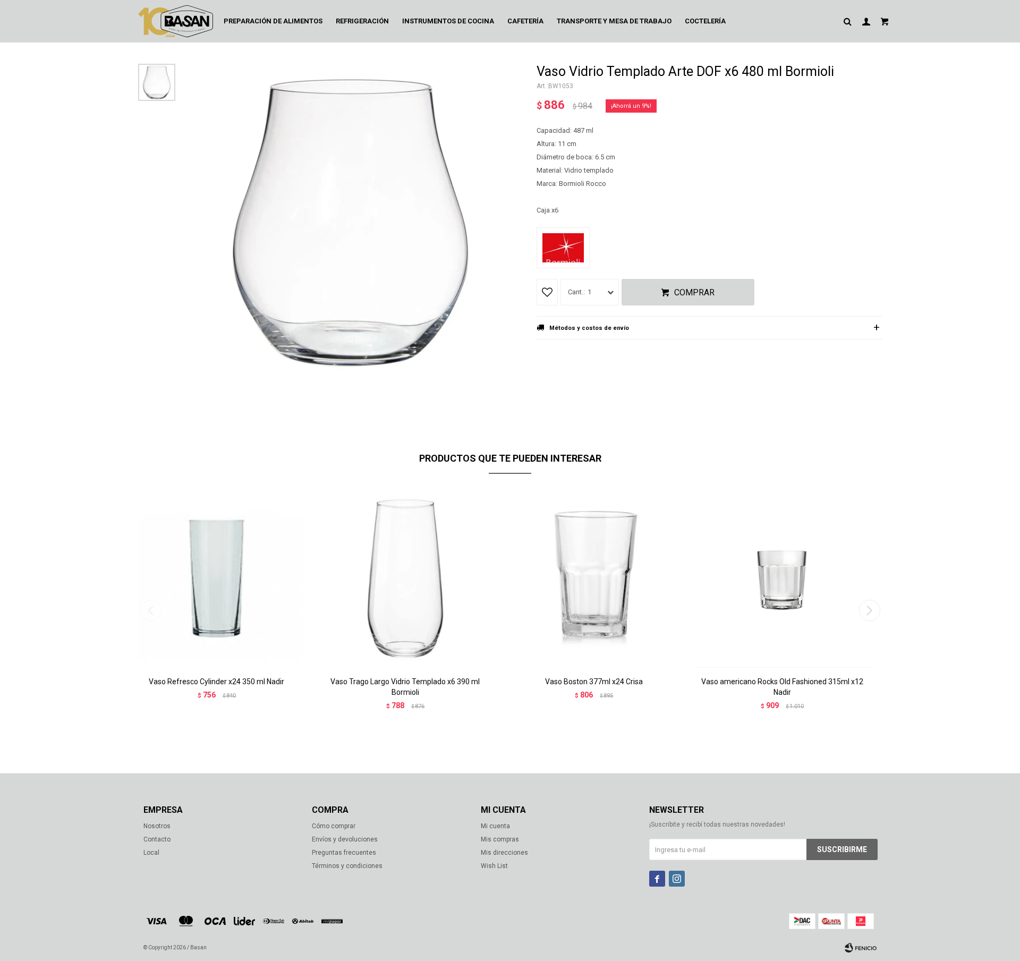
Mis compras (500, 839)
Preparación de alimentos (273, 21)
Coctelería (705, 21)
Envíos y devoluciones (345, 839)
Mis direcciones (504, 852)
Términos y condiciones (347, 866)
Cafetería (525, 21)
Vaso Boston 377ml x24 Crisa (594, 681)
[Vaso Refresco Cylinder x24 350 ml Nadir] (216, 579)
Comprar (694, 292)
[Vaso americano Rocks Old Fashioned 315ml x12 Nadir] (782, 579)
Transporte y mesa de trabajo (614, 21)
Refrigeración (362, 21)
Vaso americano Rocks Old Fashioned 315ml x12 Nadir (782, 686)
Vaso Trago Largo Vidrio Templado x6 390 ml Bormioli (405, 686)
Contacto (157, 839)
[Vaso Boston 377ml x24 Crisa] (594, 579)
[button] (869, 610)
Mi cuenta (495, 826)
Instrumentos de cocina (448, 21)
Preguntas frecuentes (344, 852)
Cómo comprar (333, 826)
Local (151, 852)
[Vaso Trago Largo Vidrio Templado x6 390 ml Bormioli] (405, 579)
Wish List (494, 866)
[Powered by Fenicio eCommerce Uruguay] (861, 948)
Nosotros (157, 826)
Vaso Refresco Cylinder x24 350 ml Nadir (216, 681)
